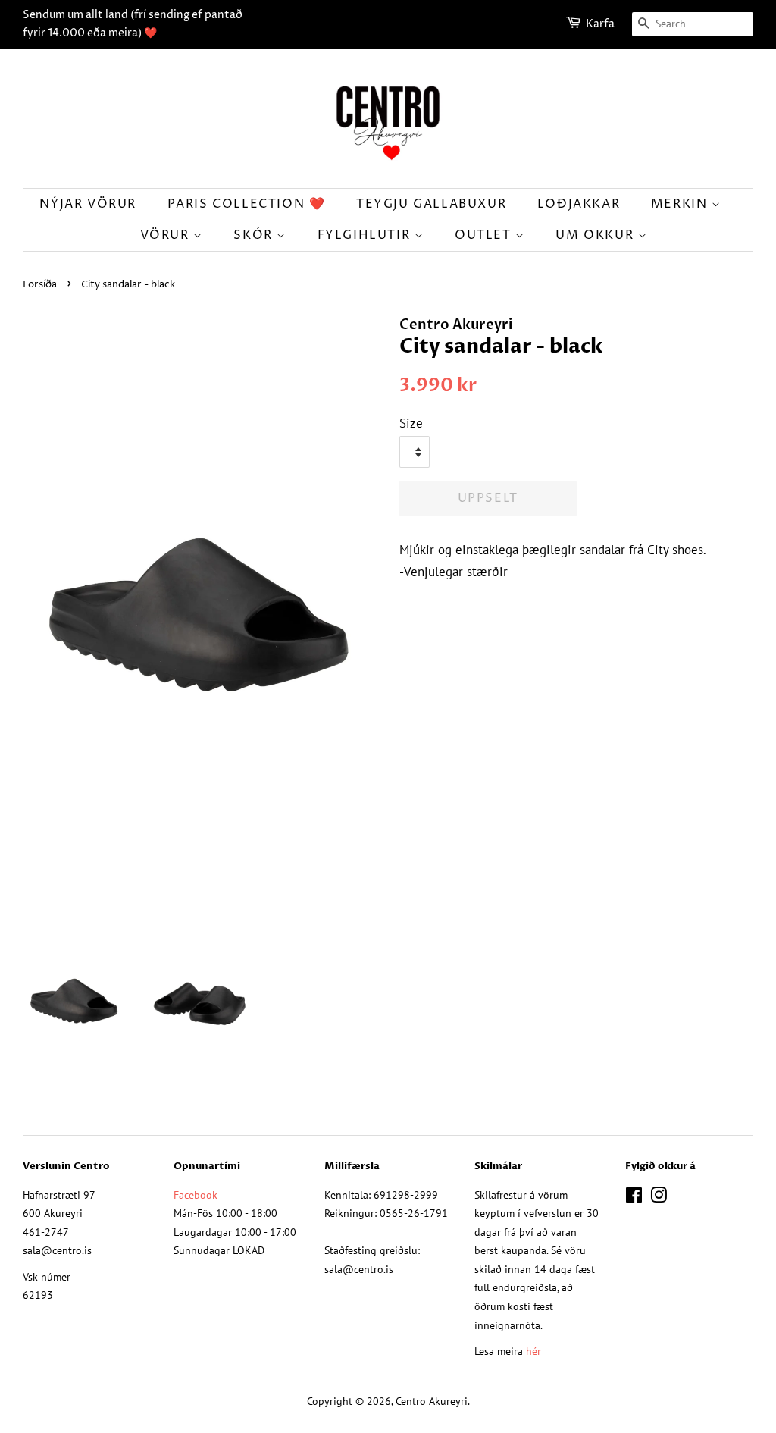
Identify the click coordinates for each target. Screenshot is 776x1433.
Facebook (195, 1194)
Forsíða (40, 284)
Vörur (167, 235)
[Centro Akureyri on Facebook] (634, 1197)
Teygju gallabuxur (431, 204)
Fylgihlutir (366, 235)
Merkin (681, 204)
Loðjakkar (578, 204)
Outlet (485, 235)
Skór (255, 235)
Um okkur (596, 235)
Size (411, 423)
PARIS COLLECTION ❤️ (246, 204)
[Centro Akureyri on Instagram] (658, 1197)
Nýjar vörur (87, 204)
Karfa (600, 24)
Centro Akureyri (432, 1401)
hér (533, 1351)
